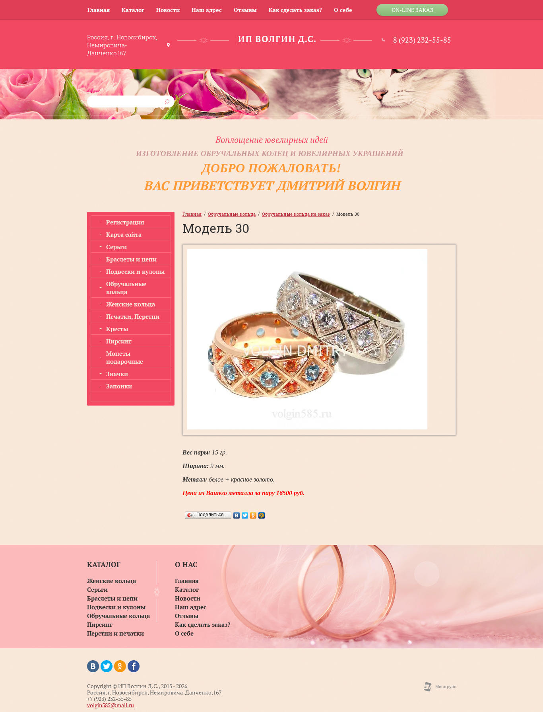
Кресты (117, 329)
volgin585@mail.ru (110, 705)
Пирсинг (119, 341)
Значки (117, 374)
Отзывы (245, 10)
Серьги (116, 247)
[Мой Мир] (262, 515)
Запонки (119, 386)
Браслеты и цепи (131, 259)
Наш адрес (207, 10)
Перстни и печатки (115, 633)
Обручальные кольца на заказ (296, 214)
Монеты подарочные (124, 357)
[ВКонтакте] (237, 515)
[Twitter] (245, 515)
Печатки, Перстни (132, 316)
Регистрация (125, 222)
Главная (98, 10)
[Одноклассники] (253, 515)
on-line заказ (412, 10)
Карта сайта (124, 234)
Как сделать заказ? (295, 10)
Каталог (133, 10)
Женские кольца (130, 304)
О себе (343, 10)
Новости (168, 10)
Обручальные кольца (126, 288)
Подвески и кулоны (135, 271)
